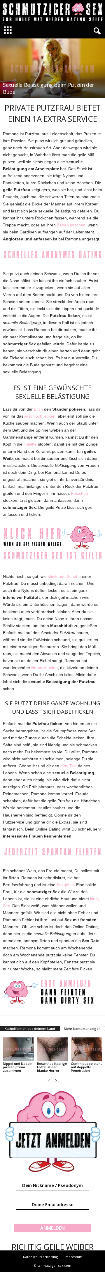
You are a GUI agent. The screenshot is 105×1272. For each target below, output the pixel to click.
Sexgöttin (65, 884)
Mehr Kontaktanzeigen (82, 1028)
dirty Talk (68, 765)
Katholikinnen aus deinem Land (30, 1028)
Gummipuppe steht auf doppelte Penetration (86, 1067)
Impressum (73, 1257)
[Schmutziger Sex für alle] (52, 11)
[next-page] (56, 1080)
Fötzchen (79, 493)
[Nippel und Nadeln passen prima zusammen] (18, 1049)
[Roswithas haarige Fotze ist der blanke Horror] (52, 1049)
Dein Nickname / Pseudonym (52, 1185)
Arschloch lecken (39, 416)
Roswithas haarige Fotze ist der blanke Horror (52, 1067)
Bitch (38, 409)
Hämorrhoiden (44, 667)
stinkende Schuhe (64, 576)
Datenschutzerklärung (40, 1257)
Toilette (30, 444)
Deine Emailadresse (53, 1204)
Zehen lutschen (71, 225)
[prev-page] (49, 1080)
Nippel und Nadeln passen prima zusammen (17, 1067)
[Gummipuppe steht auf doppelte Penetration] (86, 1049)
